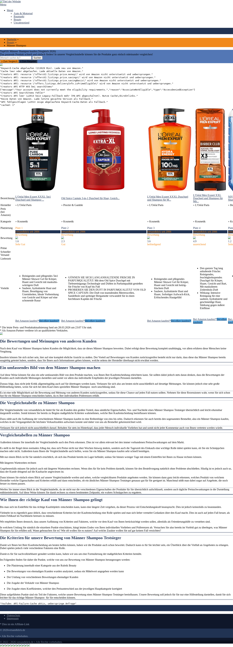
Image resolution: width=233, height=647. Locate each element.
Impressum (13, 618)
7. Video (146, 609)
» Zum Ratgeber (28, 61)
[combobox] (16, 58)
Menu (3, 4)
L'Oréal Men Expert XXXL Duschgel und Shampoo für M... (167, 198)
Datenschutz (13, 615)
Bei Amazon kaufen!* (27, 320)
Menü (10, 10)
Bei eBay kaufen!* (49, 320)
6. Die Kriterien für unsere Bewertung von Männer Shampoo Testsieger (102, 609)
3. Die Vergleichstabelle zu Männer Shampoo (154, 606)
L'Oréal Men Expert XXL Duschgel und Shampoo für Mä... (208, 198)
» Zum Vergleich (9, 61)
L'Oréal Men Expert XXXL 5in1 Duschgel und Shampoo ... (33, 198)
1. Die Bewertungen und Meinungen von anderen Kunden (31, 606)
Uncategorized (21, 22)
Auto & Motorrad (23, 13)
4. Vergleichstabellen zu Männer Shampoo (203, 606)
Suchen (37, 57)
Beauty (17, 19)
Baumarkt (19, 16)
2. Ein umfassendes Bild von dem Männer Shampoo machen (96, 606)
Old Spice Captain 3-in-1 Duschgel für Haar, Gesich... (90, 198)
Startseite (12, 39)
